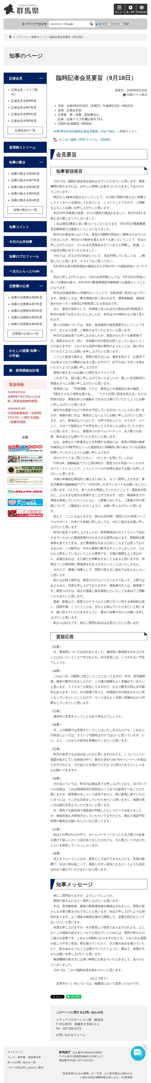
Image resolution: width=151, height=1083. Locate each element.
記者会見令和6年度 (23, 114)
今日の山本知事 (20, 242)
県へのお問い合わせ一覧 (21, 1062)
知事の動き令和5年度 (25, 193)
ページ (115, 23)
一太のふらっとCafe (24, 271)
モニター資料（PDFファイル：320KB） (85, 139)
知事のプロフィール (24, 256)
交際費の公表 (19, 286)
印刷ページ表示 (137, 94)
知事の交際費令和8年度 (26, 297)
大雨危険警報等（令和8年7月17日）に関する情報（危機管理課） (25, 418)
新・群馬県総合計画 (24, 370)
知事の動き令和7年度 (25, 180)
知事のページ (39, 36)
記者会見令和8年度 (23, 100)
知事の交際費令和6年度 (26, 310)
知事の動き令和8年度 (25, 173)
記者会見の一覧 (25, 130)
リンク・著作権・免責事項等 (24, 1057)
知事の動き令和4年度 (25, 200)
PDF (126, 23)
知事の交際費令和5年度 (26, 317)
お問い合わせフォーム (70, 1034)
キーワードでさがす (34, 23)
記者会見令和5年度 (23, 120)
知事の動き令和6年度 (25, 186)
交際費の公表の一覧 (25, 333)
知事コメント (19, 227)
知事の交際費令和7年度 (26, 304)
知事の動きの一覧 (25, 209)
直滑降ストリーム (22, 147)
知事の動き (17, 162)
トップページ (20, 36)
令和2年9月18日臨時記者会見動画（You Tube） (85, 131)
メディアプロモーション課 (73, 1019)
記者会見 (15, 78)
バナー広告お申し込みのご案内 (25, 1067)
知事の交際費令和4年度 (26, 324)
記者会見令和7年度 (23, 107)
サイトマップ (15, 1051)
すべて (103, 23)
